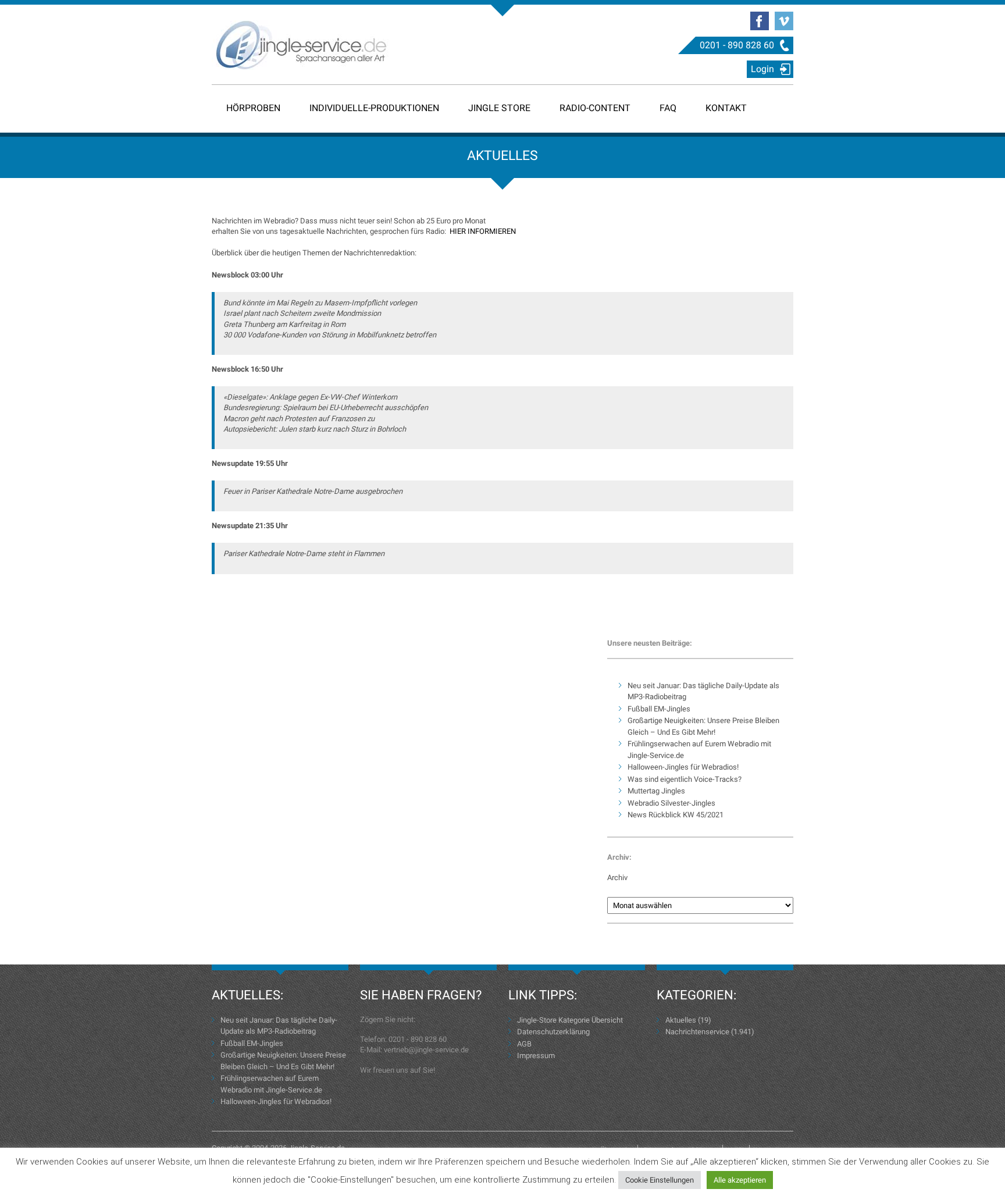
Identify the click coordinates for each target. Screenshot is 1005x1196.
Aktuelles (680, 1020)
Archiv (617, 877)
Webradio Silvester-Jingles (671, 803)
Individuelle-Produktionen (374, 107)
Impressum (536, 1055)
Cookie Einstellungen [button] (659, 1180)
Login (762, 68)
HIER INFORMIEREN (483, 231)
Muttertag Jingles (656, 790)
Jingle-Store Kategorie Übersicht (570, 1020)
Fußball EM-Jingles (659, 708)
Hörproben (253, 107)
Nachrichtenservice (697, 1031)
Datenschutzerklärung (553, 1031)
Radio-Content (594, 107)
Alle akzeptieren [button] (740, 1180)
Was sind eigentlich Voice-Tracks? (685, 779)
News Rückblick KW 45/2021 (676, 814)
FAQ (668, 107)
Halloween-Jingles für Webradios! (683, 767)
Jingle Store (499, 107)
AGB (524, 1044)
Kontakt (726, 107)
